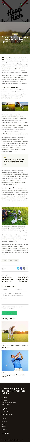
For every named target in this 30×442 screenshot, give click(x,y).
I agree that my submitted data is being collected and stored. (13, 307)
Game (10, 260)
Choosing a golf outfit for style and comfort (13, 375)
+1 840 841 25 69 (7, 414)
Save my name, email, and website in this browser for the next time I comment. (13, 294)
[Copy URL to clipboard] (27, 268)
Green (15, 34)
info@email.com (6, 412)
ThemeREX (5, 440)
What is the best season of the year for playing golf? (15, 346)
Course (4, 260)
